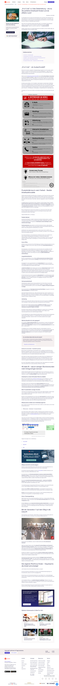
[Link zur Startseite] (7, 658)
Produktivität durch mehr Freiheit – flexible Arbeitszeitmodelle (32, 56)
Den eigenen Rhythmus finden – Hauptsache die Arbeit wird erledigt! (33, 60)
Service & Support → (8, 661)
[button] (14, 2)
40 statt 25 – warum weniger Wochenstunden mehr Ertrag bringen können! (34, 57)
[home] (7, 2)
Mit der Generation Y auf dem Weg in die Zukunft (31, 59)
